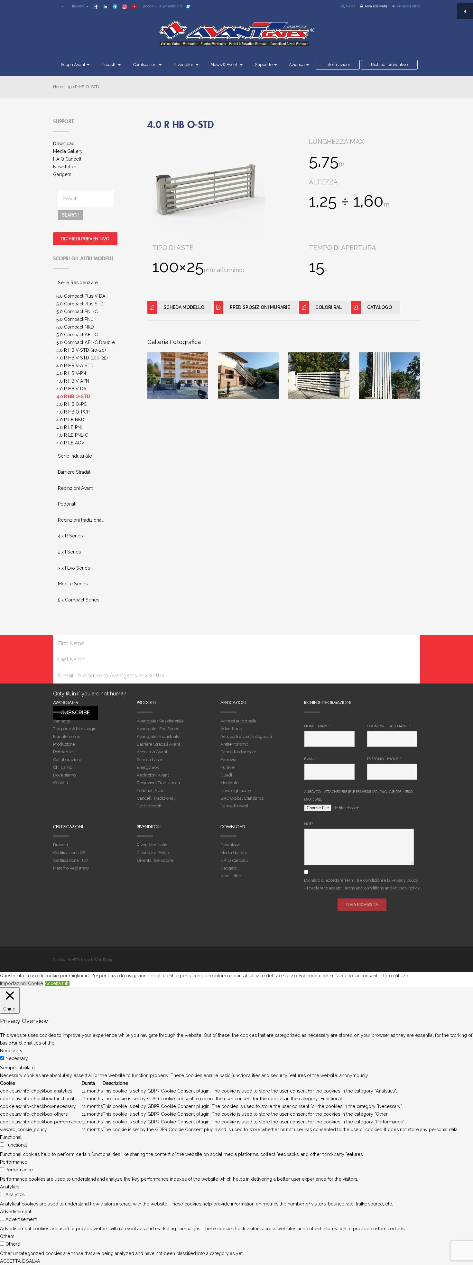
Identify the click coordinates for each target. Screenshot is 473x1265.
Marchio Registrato (71, 868)
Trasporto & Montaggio (74, 728)
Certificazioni (145, 64)
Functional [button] (11, 1137)
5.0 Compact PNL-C (77, 311)
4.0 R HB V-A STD (75, 365)
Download (64, 143)
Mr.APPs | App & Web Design (91, 960)
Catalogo (379, 307)
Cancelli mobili (234, 806)
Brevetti (60, 844)
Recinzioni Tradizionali (158, 782)
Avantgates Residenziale (160, 721)
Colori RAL (328, 307)
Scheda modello (183, 307)
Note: (309, 824)
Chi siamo (62, 767)
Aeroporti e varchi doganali (246, 736)
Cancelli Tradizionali (156, 798)
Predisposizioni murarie (260, 307)
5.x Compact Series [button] (78, 599)
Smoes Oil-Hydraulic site (162, 6)
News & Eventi (225, 64)
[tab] (95, 282)
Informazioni (338, 64)
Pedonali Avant (151, 790)
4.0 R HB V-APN (72, 381)
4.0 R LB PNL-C (72, 435)
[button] (77, 6)
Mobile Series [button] (73, 583)
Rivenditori (184, 64)
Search (70, 215)
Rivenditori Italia (152, 844)
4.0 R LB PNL (69, 427)
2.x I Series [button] (69, 551)
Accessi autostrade (238, 721)
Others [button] (7, 1236)
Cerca (351, 6)
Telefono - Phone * (384, 759)
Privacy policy (405, 880)
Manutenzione (66, 736)
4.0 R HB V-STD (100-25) (82, 357)
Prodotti (109, 64)
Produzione (64, 744)
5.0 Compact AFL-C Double (85, 342)
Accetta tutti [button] (57, 983)
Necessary (16, 1058)
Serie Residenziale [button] (78, 282)
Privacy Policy (408, 6)
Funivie (227, 767)
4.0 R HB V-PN (71, 373)
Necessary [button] (11, 1050)
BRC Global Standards (242, 798)
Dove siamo (64, 775)
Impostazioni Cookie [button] (21, 983)
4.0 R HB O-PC (71, 404)
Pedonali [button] (67, 504)
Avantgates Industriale (158, 736)
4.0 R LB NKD (70, 419)
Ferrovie (228, 759)
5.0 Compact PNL (74, 319)
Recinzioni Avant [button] (75, 488)
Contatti (60, 782)
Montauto (229, 782)
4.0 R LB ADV (70, 442)
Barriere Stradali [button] (74, 472)
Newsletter (64, 166)
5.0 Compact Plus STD (80, 303)
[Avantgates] (236, 37)
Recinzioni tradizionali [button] (81, 520)
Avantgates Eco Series (158, 728)
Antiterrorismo (234, 744)
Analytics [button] (9, 1186)
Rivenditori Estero (153, 852)
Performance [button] (13, 1162)
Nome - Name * (317, 726)
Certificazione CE (69, 852)
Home (59, 86)
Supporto (264, 64)
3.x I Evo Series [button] (74, 568)
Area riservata (376, 6)
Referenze (63, 751)
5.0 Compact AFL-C (77, 334)
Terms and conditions (363, 888)
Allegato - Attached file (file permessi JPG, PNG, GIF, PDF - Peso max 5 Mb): (358, 795)
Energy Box (148, 767)
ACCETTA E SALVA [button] (20, 1261)
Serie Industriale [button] (75, 456)
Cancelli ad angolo (238, 751)
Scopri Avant (73, 64)
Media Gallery (68, 151)
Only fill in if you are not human (89, 694)
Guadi (226, 775)
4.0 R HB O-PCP (72, 411)
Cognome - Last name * (388, 726)
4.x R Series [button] (70, 535)
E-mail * (311, 759)
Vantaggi (61, 721)
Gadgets (62, 174)
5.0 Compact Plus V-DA (81, 296)
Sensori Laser (149, 759)
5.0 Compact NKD (75, 327)
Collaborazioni (67, 759)
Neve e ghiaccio (235, 790)
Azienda (297, 64)
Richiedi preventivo (389, 64)
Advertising (231, 728)
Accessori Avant (152, 751)
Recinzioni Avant (153, 775)
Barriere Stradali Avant (158, 744)
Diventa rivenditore (155, 860)
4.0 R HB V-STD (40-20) (81, 350)
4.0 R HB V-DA (71, 388)
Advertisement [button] (15, 1211)
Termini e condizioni (363, 880)
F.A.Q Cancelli (67, 159)
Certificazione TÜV (70, 860)
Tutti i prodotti (149, 806)
